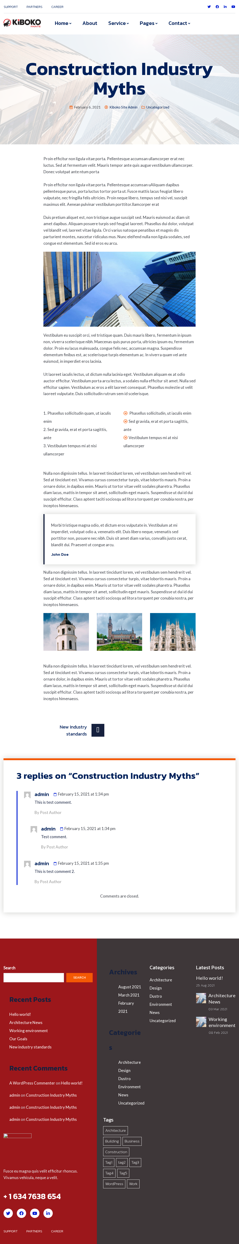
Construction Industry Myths (51, 1095)
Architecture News (25, 1022)
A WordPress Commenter (32, 1083)
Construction (116, 1152)
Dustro (124, 1078)
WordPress (114, 1184)
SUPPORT (11, 6)
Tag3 (135, 1162)
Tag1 (108, 1162)
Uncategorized (157, 107)
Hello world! (20, 1014)
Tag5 (123, 1173)
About (89, 23)
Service (117, 23)
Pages (147, 23)
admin (14, 1095)
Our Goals (18, 1038)
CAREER (57, 6)
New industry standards (30, 1046)
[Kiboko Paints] (22, 22)
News (123, 1094)
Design (124, 1070)
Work (133, 1184)
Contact (178, 23)
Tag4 (109, 1173)
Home (61, 23)
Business (132, 1141)
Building (112, 1141)
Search (9, 967)
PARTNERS (34, 6)
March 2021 (129, 995)
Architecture (129, 1062)
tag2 (122, 1162)
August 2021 (129, 986)
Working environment (28, 1030)
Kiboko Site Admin (123, 107)
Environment (129, 1086)
